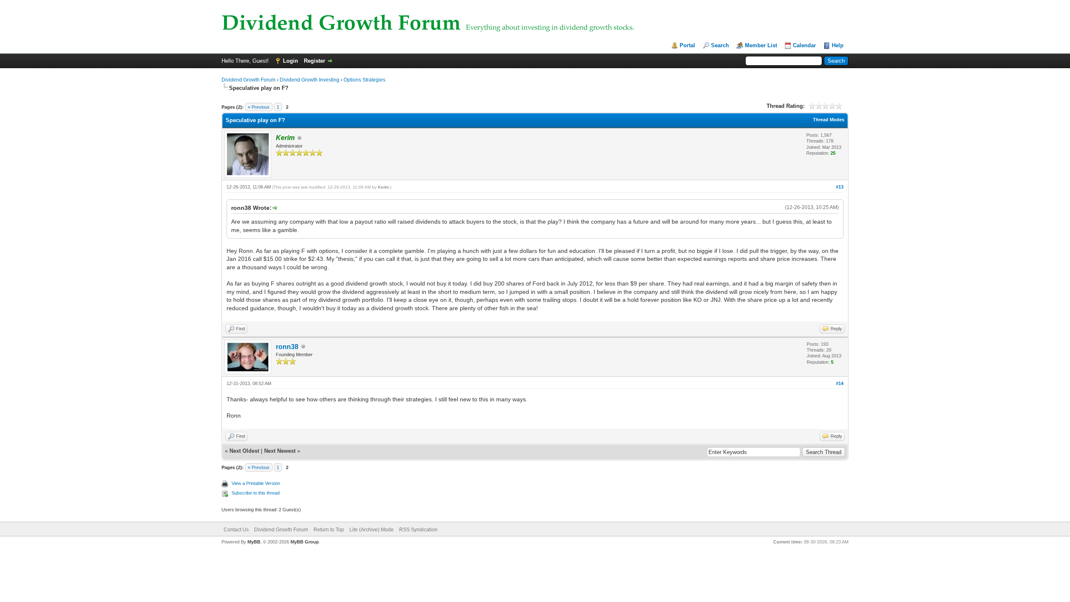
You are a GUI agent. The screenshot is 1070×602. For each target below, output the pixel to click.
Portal (687, 45)
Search (720, 45)
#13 (839, 186)
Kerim (383, 187)
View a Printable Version (256, 483)
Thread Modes (828, 119)
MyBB (253, 541)
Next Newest (280, 451)
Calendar (804, 45)
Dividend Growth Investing (309, 80)
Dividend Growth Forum (248, 80)
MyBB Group (304, 541)
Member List (761, 45)
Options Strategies (364, 80)
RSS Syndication (418, 530)
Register (314, 61)
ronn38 (287, 346)
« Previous (259, 107)
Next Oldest (244, 451)
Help (837, 45)
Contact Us (236, 530)
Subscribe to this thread (256, 492)
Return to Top (328, 530)
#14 (839, 383)
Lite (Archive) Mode (371, 530)
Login (290, 61)
